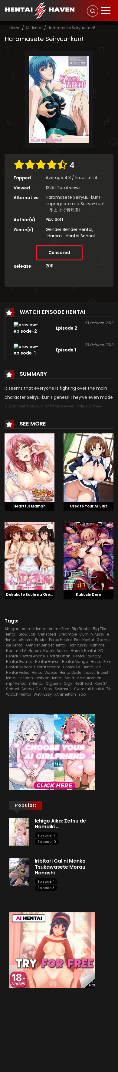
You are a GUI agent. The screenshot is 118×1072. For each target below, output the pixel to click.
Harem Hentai (83, 650)
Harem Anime (55, 650)
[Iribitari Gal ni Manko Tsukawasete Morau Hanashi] (19, 872)
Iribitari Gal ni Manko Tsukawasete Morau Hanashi (60, 866)
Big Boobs (81, 628)
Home (14, 27)
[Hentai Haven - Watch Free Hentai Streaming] (40, 10)
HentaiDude (70, 672)
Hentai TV (71, 667)
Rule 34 (101, 683)
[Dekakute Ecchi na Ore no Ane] (29, 555)
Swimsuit (63, 688)
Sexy (48, 688)
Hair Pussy (78, 645)
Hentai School (80, 236)
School (12, 688)
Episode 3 (46, 887)
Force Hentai (60, 639)
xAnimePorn (65, 694)
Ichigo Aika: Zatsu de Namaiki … (60, 823)
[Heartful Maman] (29, 467)
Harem (55, 236)
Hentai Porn (101, 661)
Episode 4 (46, 881)
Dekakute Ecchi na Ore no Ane (35, 594)
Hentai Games (19, 661)
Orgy (68, 683)
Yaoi (82, 694)
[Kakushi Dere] (88, 555)
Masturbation (89, 677)
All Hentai (33, 27)
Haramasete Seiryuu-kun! (71, 27)
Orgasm (53, 683)
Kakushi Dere (88, 594)
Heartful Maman (29, 506)
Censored (59, 252)
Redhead (83, 683)
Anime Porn (59, 628)
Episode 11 (46, 835)
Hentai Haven (47, 661)
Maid (69, 677)
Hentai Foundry (87, 656)
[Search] (92, 11)
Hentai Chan (58, 656)
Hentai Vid (92, 667)
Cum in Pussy (91, 634)
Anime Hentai (34, 628)
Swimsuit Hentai (89, 688)
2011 (49, 266)
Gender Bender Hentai (69, 229)
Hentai (12, 656)
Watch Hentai (18, 694)
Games (103, 639)
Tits (109, 688)
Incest (89, 672)
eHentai (26, 639)
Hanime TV (16, 650)
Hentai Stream (47, 667)
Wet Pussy (43, 694)
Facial (41, 639)
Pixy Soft (55, 219)
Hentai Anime (32, 656)
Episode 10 (47, 841)
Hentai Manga (75, 661)
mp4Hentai (16, 683)
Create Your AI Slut (88, 506)
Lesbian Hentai (48, 677)
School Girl (31, 688)
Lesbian (26, 677)
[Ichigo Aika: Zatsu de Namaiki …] (19, 831)
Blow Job (27, 634)
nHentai (36, 683)
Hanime (97, 645)
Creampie (67, 634)
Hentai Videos (44, 672)
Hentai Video (17, 672)
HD (100, 650)
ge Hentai (15, 645)
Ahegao (12, 628)
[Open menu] (105, 10)
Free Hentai (84, 639)
